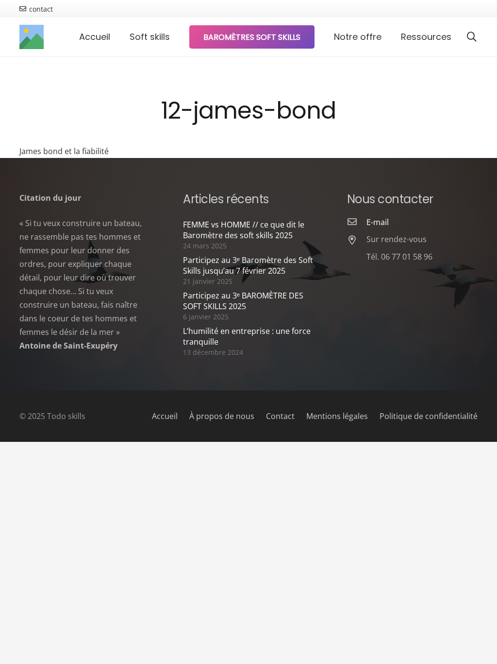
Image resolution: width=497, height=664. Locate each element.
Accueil (165, 416)
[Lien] (31, 37)
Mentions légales (337, 416)
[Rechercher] (471, 37)
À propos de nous (221, 416)
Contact (280, 416)
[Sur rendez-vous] (356, 240)
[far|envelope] (356, 222)
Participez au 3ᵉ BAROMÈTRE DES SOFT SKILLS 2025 (243, 301)
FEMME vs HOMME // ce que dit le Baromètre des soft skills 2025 (243, 230)
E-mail (377, 222)
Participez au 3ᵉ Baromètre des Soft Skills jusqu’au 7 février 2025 (248, 265)
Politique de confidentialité (429, 416)
